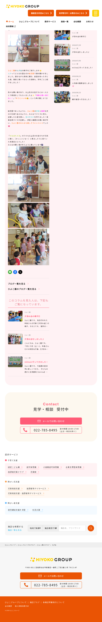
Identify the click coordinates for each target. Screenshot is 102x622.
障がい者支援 (14, 503)
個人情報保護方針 (22, 606)
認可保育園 (31, 467)
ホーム (11, 21)
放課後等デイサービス (36, 488)
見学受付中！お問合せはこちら (71, 13)
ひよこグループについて (29, 21)
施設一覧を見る (15, 530)
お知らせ (90, 21)
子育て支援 (13, 460)
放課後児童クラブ (16, 472)
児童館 (33, 472)
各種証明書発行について (54, 602)
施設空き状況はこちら (40, 13)
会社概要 (77, 21)
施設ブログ (35, 602)
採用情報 (10, 26)
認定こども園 (14, 467)
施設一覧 (65, 21)
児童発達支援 (14, 488)
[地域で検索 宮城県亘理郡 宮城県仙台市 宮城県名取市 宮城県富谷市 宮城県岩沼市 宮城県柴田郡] (35, 528)
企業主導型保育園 (73, 467)
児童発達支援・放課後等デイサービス (25, 493)
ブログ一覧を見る (17, 283)
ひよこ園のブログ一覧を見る (22, 288)
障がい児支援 (14, 481)
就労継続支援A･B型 (17, 509)
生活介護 (36, 509)
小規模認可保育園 (51, 467)
